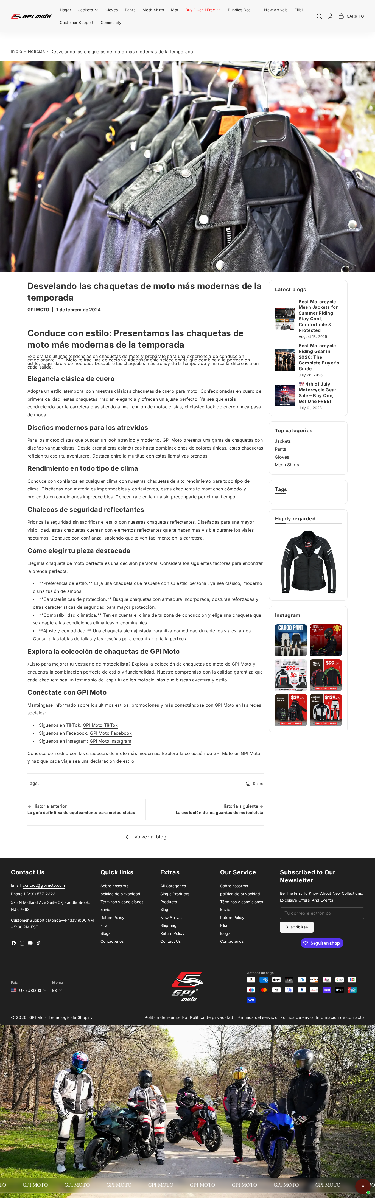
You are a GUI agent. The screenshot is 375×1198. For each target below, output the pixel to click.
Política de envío (296, 1017)
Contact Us (170, 941)
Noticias (36, 51)
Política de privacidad (211, 1017)
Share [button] (258, 783)
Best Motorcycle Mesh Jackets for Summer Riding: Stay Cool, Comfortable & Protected (318, 316)
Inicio (16, 51)
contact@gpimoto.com (44, 885)
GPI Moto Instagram (110, 741)
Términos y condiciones (122, 901)
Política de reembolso (166, 1017)
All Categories (173, 885)
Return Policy (112, 917)
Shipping (168, 925)
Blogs (105, 933)
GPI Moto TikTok (100, 725)
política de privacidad (120, 893)
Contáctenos (112, 941)
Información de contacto (340, 1017)
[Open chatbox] (363, 1186)
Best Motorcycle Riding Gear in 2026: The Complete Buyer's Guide (319, 357)
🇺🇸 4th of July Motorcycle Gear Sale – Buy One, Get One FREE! (317, 392)
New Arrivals (172, 917)
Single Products (174, 893)
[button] (88, 9)
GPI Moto (250, 753)
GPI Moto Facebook (111, 733)
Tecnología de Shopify (71, 1017)
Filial (104, 925)
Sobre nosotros (114, 885)
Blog (164, 909)
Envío (105, 909)
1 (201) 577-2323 (40, 893)
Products (168, 901)
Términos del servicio (257, 1017)
